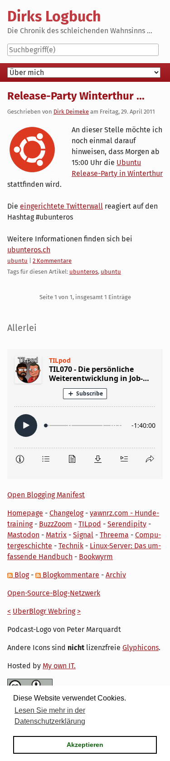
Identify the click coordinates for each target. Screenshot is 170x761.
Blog (21, 575)
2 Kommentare (52, 260)
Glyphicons (140, 647)
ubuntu (17, 260)
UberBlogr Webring (44, 611)
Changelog (66, 513)
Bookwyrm (96, 556)
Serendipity (126, 524)
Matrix (56, 535)
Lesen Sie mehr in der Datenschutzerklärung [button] (50, 715)
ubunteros (83, 271)
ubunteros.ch (28, 249)
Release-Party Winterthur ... (76, 96)
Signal (83, 535)
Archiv (116, 575)
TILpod (89, 524)
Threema (114, 535)
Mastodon (23, 535)
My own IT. (59, 665)
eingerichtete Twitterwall (61, 206)
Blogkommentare (70, 575)
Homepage (25, 513)
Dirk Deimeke (71, 111)
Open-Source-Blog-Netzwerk (53, 593)
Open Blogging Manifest (46, 495)
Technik (70, 545)
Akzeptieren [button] (85, 744)
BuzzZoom (55, 524)
